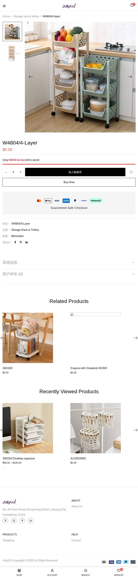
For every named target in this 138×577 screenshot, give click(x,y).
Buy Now (69, 182)
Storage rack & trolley (26, 16)
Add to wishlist (131, 172)
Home (6, 16)
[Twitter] (20, 242)
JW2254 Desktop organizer (19, 458)
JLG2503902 (78, 458)
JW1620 (7, 368)
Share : (7, 242)
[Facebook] (15, 242)
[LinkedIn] (26, 242)
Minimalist (17, 236)
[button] (132, 5)
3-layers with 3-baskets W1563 (88, 368)
